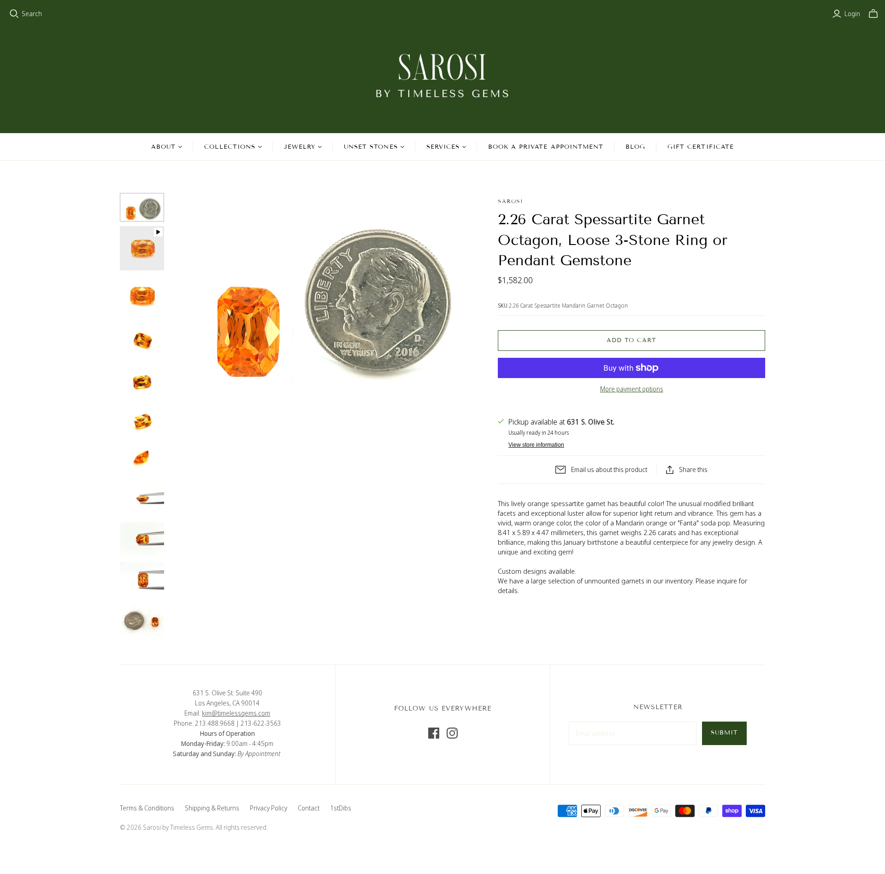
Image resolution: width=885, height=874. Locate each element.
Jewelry (299, 147)
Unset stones (370, 147)
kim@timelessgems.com (236, 713)
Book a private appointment (545, 147)
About (163, 147)
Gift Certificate (700, 147)
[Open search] (14, 13)
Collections (229, 147)
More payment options (631, 389)
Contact (308, 808)
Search (32, 13)
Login (852, 13)
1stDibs (340, 808)
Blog (635, 147)
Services (443, 147)
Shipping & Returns (212, 808)
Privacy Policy (268, 808)
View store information (536, 445)
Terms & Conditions (147, 808)
